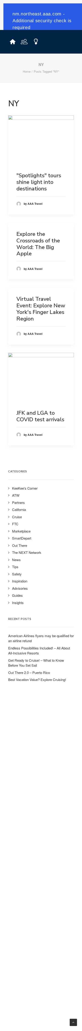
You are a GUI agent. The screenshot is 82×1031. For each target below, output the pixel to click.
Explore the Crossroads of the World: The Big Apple (38, 243)
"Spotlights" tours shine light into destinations (38, 182)
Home (27, 71)
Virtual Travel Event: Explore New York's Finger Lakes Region (40, 308)
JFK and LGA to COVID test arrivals (40, 416)
